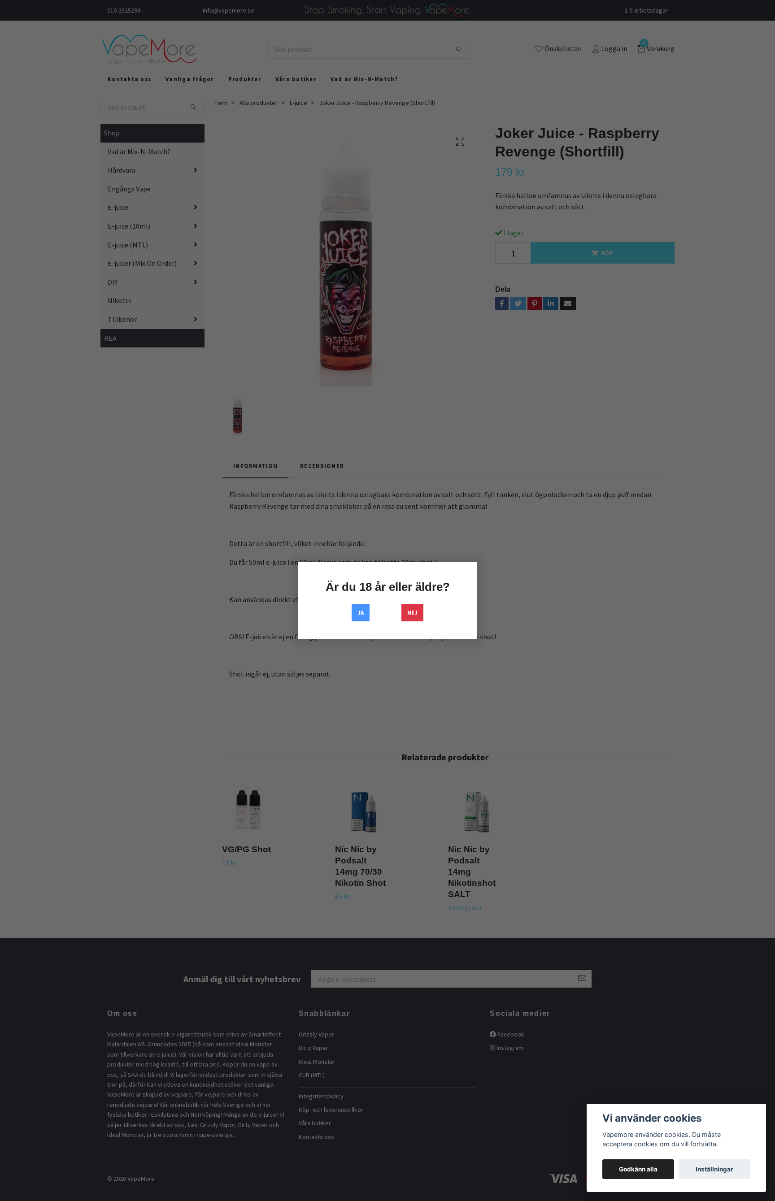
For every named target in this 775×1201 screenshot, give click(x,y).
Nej (412, 612)
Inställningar (714, 1169)
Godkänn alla (638, 1169)
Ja (360, 612)
